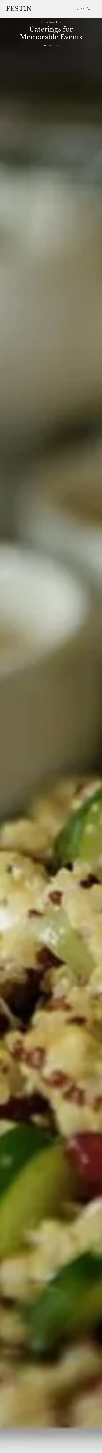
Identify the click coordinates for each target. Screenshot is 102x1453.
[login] (77, 9)
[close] (83, 9)
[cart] (89, 9)
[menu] (95, 9)
